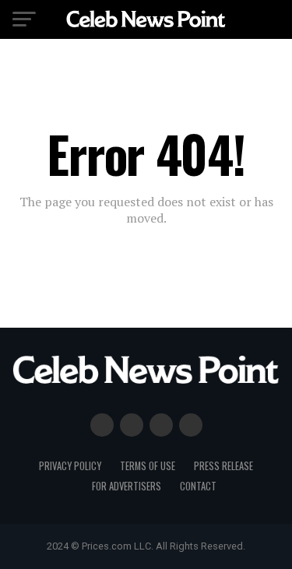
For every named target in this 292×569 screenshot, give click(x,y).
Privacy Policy (70, 465)
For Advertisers (126, 486)
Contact (198, 486)
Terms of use (147, 465)
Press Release (223, 465)
